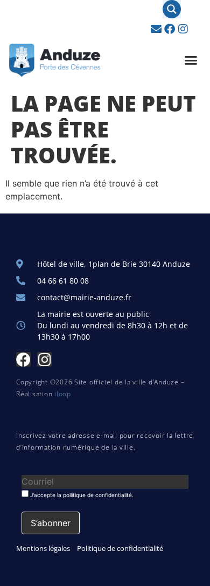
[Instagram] (183, 29)
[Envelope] (156, 29)
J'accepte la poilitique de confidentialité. (81, 495)
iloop (62, 393)
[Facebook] (169, 29)
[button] (191, 60)
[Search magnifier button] (172, 9)
